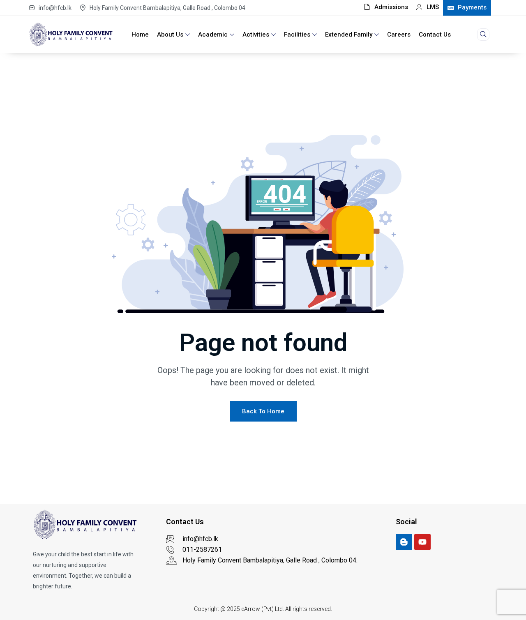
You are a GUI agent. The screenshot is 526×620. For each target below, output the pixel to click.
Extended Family (348, 34)
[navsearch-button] (483, 34)
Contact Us (435, 34)
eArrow (250, 609)
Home (140, 34)
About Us (170, 34)
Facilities (297, 34)
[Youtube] (422, 542)
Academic (213, 34)
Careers (399, 34)
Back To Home (263, 411)
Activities (255, 34)
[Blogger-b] (404, 542)
